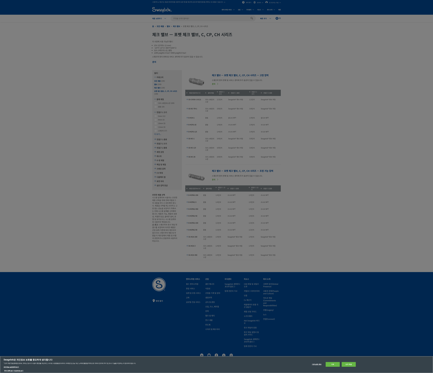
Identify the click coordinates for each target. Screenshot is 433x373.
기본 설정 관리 (316, 364)
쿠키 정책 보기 (9, 371)
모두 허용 (348, 364)
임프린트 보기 (18, 371)
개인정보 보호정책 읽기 (11, 367)
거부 (332, 364)
